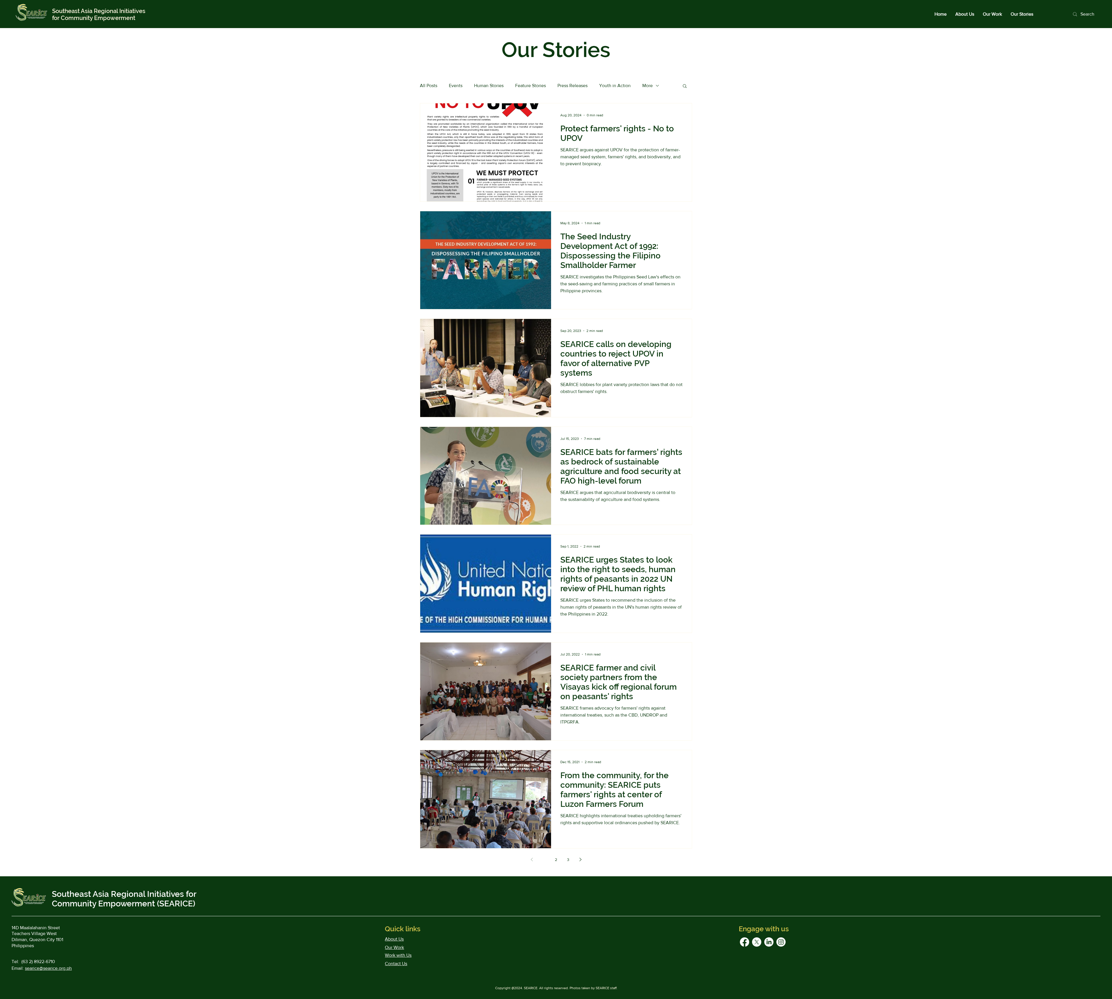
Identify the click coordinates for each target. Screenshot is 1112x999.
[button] (684, 86)
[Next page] (580, 859)
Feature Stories (530, 85)
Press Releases (572, 85)
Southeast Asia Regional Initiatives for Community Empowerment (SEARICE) (124, 899)
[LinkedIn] (768, 942)
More (647, 85)
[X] (756, 942)
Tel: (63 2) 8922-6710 (33, 961)
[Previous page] (531, 859)
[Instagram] (781, 942)
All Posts (428, 85)
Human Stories (489, 85)
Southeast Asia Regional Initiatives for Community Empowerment (98, 14)
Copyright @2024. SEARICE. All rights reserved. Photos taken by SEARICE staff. (556, 988)
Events (455, 85)
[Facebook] (744, 942)
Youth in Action (615, 85)
